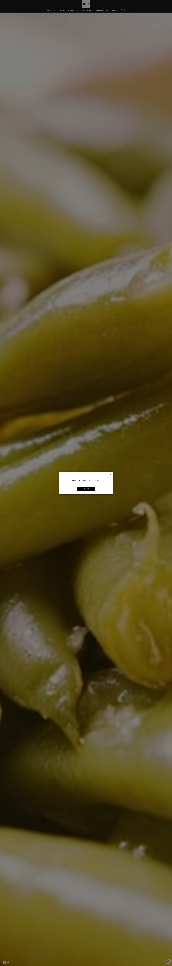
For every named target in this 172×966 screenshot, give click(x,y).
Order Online (86, 489)
